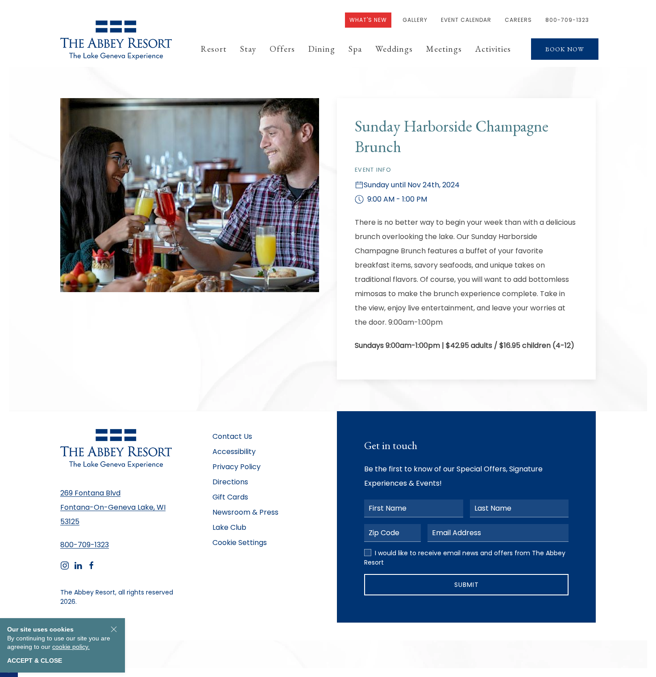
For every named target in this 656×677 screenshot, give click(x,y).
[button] (213, 49)
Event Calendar (466, 20)
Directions (230, 482)
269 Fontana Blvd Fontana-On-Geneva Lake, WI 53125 (113, 507)
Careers (518, 20)
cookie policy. (71, 646)
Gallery (415, 20)
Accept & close (34, 660)
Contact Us (232, 436)
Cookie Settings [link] (239, 542)
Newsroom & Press (245, 512)
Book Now (564, 49)
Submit (466, 584)
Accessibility (234, 451)
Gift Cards (230, 497)
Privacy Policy (236, 467)
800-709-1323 (567, 20)
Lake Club (229, 527)
